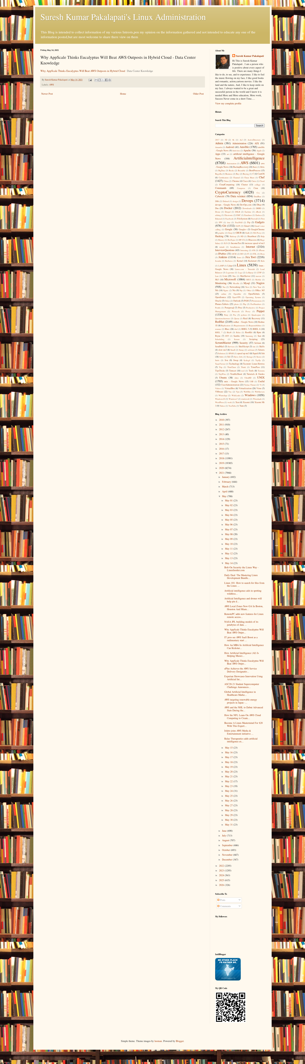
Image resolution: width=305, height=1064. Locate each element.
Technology (234, 363)
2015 (222, 443)
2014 (222, 439)
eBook (258, 211)
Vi (261, 384)
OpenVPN (236, 297)
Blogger (180, 1041)
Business (228, 173)
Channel (236, 177)
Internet (250, 247)
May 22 (229, 781)
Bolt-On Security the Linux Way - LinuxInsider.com (241, 569)
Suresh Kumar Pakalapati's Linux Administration (123, 16)
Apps (217, 154)
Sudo (217, 360)
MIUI (248, 279)
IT (248, 253)
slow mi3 (222, 349)
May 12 (229, 553)
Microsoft (230, 279)
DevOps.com (246, 204)
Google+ (243, 229)
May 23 (229, 786)
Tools (251, 370)
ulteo (237, 377)
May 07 (229, 529)
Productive (250, 307)
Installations (235, 247)
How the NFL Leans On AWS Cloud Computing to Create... (242, 716)
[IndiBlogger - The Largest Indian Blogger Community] (228, 979)
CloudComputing (226, 184)
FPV (220, 222)
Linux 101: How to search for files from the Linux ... (244, 584)
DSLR (237, 211)
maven (258, 276)
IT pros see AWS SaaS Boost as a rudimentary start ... (241, 639)
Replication (225, 325)
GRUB (238, 232)
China (226, 181)
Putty (226, 315)
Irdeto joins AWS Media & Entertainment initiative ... (238, 732)
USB (251, 381)
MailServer (245, 276)
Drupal (228, 211)
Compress (241, 188)
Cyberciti (219, 196)
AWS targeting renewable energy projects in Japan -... (240, 701)
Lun (217, 276)
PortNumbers (255, 304)
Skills (262, 346)
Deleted (226, 201)
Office (249, 290)
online (223, 294)
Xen (237, 402)
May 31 (229, 824)
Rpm (259, 332)
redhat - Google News (243, 321)
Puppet (261, 311)
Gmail (247, 225)
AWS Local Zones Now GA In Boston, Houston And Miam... (243, 607)
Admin (219, 143)
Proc (240, 307)
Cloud (262, 181)
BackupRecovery (240, 166)
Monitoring (220, 283)
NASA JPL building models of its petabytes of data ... (241, 623)
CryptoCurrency (228, 192)
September (227, 845)
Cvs (258, 192)
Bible (262, 167)
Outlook (236, 300)
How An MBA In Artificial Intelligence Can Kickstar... (244, 646)
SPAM (231, 353)
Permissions (257, 300)
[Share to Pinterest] (109, 80)
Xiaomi (246, 402)
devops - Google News (225, 204)
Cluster (244, 184)
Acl (241, 139)
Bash (255, 167)
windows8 (245, 399)
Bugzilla (218, 173)
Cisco (245, 181)
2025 (222, 880)
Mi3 (217, 279)
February (227, 481)
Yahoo (222, 405)
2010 (222, 419)
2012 (222, 429)
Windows (250, 395)
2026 (222, 885)
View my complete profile (228, 103)
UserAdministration (230, 384)
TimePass (255, 367)
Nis (234, 290)
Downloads (247, 208)
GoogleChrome (258, 229)
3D (226, 139)
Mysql (247, 283)
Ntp (241, 290)
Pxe (234, 315)
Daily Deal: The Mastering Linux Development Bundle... (241, 576)
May (224, 496)
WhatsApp (223, 395)
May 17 (229, 757)
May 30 (229, 819)
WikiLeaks (236, 395)
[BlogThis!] (99, 80)
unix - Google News (234, 381)
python (244, 315)
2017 (217, 139)
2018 (222, 458)
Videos (218, 388)
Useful (261, 381)
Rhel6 (229, 332)
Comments (225, 906)
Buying (246, 173)
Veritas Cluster (250, 384)
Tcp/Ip (258, 360)
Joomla (218, 261)
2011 (222, 424)
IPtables (222, 253)
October (226, 850)
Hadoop (233, 236)
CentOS (261, 173)
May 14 (229, 563)
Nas (224, 287)
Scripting (253, 339)
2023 (222, 870)
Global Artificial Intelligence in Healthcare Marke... (240, 693)
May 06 (229, 524)
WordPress (219, 402)
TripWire (222, 374)
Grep (230, 232)
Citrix (254, 181)
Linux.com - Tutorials (245, 269)
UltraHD (247, 377)
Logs (240, 272)
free (228, 222)
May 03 (229, 510)
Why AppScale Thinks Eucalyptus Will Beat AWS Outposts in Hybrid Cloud (82, 71)
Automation (231, 163)
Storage (250, 356)
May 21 (229, 776)
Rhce (227, 328)
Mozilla (236, 283)
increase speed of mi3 (255, 243)
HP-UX (242, 240)
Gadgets (260, 222)
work (230, 402)
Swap (235, 360)
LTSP (259, 272)
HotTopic (231, 240)
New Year (257, 287)
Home (123, 93)
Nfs (216, 290)
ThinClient (231, 367)
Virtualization (245, 388)
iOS (253, 250)
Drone (217, 211)
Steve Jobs (238, 356)
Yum (242, 405)
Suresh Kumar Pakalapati (250, 56)
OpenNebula (254, 293)
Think (243, 367)
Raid (245, 318)
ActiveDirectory (254, 139)
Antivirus (236, 150)
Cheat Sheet (249, 177)
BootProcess (254, 170)
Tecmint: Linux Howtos (254, 363)
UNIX (261, 377)
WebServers (260, 391)
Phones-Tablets (222, 304)
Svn (226, 360)
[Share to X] (103, 80)
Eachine (248, 211)
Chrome (235, 181)
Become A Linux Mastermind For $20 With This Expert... (243, 724)
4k (233, 139)
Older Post (198, 93)
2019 (222, 463)
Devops (247, 200)
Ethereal (218, 218)
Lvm (225, 276)
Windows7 (233, 399)
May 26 (229, 800)
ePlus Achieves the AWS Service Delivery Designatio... (240, 670)
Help (263, 236)
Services (231, 346)
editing (218, 215)
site (254, 346)
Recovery (256, 318)
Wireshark (257, 399)
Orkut (227, 300)
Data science (238, 196)
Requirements (239, 325)
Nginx (225, 290)
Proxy (248, 311)
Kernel (240, 260)
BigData (221, 170)
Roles (238, 332)
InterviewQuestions (224, 250)
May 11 (229, 548)
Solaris (261, 349)
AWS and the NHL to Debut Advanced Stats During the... (243, 709)
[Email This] (96, 80)
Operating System (253, 297)
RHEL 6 (256, 328)
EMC (238, 215)
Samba (237, 335)
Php (244, 304)
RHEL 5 (245, 328)
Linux (241, 264)
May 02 (229, 505)
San (259, 335)
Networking (235, 286)
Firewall (254, 218)
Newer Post (47, 93)
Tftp (220, 367)
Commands (220, 188)
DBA (217, 201)
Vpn (238, 391)
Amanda (218, 147)
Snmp (241, 349)
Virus (258, 388)
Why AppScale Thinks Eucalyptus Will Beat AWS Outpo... (244, 631)
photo (236, 304)
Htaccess (252, 239)
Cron (256, 188)
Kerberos (229, 261)
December (227, 859)
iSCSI (234, 253)
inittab (222, 247)
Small (233, 349)
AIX (257, 143)
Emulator (248, 215)
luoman (158, 1041)
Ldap (230, 265)
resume (218, 329)
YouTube (232, 405)
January (226, 477)
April (225, 491)
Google (228, 229)
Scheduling (219, 339)
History (221, 240)
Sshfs (221, 356)
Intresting (244, 250)
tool (242, 370)
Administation (239, 143)
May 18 (229, 762)
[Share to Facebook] (106, 80)
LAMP (221, 265)
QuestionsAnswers (222, 318)
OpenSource (220, 297)
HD (242, 236)
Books (231, 170)
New (247, 287)
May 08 (229, 534)
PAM (246, 300)
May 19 (229, 766)
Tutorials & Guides (256, 373)
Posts (222, 900)
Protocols (236, 311)
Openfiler (237, 294)
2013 (222, 434)
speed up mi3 (243, 353)
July (224, 835)
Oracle (218, 300)
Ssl (228, 356)
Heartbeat (251, 236)
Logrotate (230, 272)
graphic (221, 232)
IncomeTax (236, 243)
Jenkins (223, 257)
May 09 (229, 539)
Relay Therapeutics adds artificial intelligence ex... (241, 740)
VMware (219, 391)
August (226, 840)
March (225, 486)
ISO (241, 253)
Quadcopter (256, 315)
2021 (222, 472)
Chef (262, 177)
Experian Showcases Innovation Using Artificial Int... (243, 678)
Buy (237, 173)
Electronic (229, 215)
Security (244, 342)
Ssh (263, 353)
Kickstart (252, 260)
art (228, 154)
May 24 (229, 790)
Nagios (260, 283)
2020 (222, 468)
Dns (217, 208)
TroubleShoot (236, 373)
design (235, 201)
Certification (224, 177)
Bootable (241, 170)
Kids (263, 261)
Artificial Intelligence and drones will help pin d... (243, 600)
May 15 (229, 747)
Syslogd (247, 360)
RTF (227, 336)
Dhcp (259, 204)
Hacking (219, 236)
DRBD (258, 208)
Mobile (258, 279)
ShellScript (244, 346)
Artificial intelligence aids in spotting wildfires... (242, 592)
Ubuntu (223, 377)
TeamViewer (220, 363)
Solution (221, 353)
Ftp (248, 222)
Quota (236, 318)
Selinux (257, 342)
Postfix (218, 307)
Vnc (230, 391)
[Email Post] (90, 79)
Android (230, 147)
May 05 (229, 519)
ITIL (255, 253)
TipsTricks (220, 370)
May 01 (229, 500)
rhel (236, 329)
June (224, 830)
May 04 (229, 515)
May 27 (229, 805)
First (263, 218)
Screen (237, 339)
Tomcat (232, 370)
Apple (259, 150)
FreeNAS (239, 222)
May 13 (229, 558)
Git (224, 225)
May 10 (229, 544)
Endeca (259, 215)
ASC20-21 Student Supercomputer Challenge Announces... (241, 685)
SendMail (219, 346)
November (227, 854)
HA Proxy (257, 232)
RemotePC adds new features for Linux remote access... (244, 615)
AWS (51, 84)
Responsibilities (255, 325)
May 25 (229, 795)
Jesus (239, 257)
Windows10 (220, 399)
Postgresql (229, 307)
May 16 (229, 752)
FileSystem (242, 218)
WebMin (247, 391)
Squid (255, 353)
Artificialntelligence (249, 157)
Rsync (218, 335)
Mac (234, 276)
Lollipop (249, 272)
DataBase (257, 196)
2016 (222, 448)
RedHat (219, 322)
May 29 (229, 815)
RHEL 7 (218, 332)
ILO (225, 243)
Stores (258, 356)
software (251, 349)
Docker (228, 208)
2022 (222, 865)
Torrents (261, 370)
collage (258, 184)
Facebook (229, 218)
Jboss (262, 253)
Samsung (249, 336)
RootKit (248, 332)
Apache (247, 150)
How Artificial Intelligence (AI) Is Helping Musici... (241, 654)
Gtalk (247, 232)
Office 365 (260, 290)
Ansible (244, 147)
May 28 (229, 810)
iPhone (262, 250)
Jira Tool (250, 257)
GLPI (238, 226)
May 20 (229, 771)
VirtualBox (230, 388)
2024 (222, 875)
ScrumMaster (223, 343)
